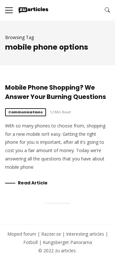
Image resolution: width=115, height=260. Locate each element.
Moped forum (21, 234)
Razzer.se (51, 234)
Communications (25, 112)
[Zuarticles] (33, 10)
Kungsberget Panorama (67, 242)
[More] (9, 10)
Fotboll (30, 242)
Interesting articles (85, 234)
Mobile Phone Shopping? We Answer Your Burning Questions (55, 92)
